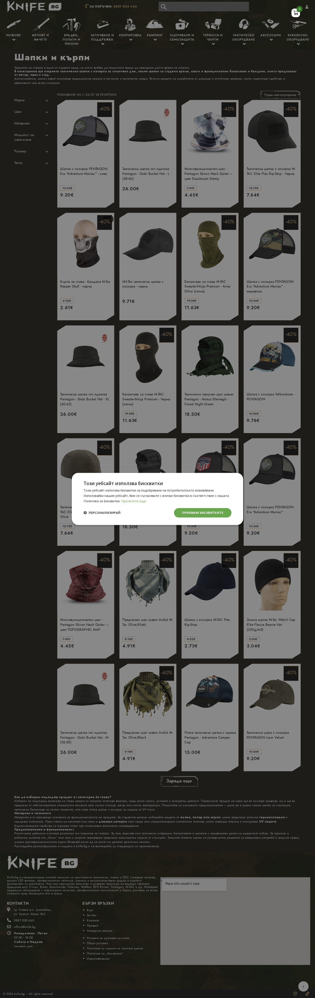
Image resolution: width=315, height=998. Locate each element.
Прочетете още (133, 501)
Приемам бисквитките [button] (202, 513)
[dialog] (157, 499)
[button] (102, 513)
